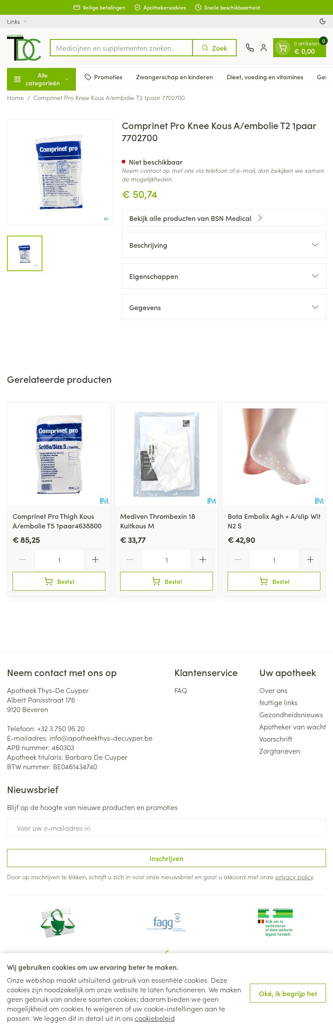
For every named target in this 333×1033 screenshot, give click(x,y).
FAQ (180, 690)
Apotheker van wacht (292, 726)
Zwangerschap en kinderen (174, 76)
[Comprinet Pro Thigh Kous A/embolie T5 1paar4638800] (59, 454)
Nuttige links (278, 702)
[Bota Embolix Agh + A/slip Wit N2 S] (274, 454)
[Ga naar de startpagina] (24, 48)
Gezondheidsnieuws (291, 714)
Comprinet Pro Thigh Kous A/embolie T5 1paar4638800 (57, 520)
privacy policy (294, 876)
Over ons (273, 690)
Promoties (108, 76)
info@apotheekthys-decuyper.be (101, 737)
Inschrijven (166, 858)
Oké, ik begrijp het (288, 993)
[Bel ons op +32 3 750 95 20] (249, 47)
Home (15, 97)
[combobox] (121, 47)
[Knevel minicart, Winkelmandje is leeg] (283, 47)
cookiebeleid (155, 1018)
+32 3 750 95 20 (61, 728)
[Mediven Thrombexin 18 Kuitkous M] (166, 454)
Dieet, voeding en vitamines (265, 76)
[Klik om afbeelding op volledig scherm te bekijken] (60, 172)
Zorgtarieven (279, 750)
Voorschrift (275, 738)
